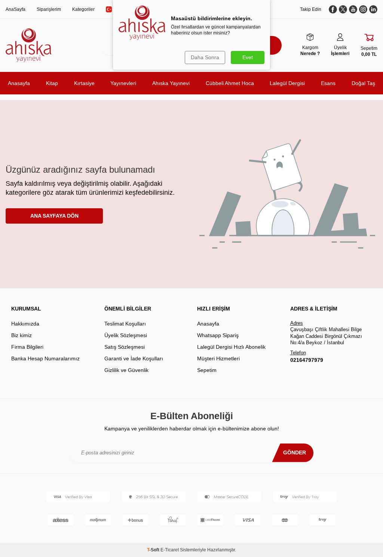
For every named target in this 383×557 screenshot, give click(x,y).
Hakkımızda (25, 324)
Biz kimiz (21, 335)
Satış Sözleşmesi (124, 347)
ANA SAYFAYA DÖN (54, 216)
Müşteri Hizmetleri (218, 358)
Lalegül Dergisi (287, 83)
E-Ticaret (169, 550)
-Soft (153, 550)
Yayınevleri (123, 83)
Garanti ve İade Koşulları (133, 358)
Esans (328, 83)
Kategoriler (83, 9)
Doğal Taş (363, 83)
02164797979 (306, 360)
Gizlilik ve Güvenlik (126, 370)
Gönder (294, 452)
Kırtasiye (84, 83)
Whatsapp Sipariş (218, 335)
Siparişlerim (49, 9)
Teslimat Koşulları (125, 324)
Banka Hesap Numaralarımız (45, 358)
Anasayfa (19, 83)
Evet (247, 57)
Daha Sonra (205, 57)
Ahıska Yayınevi (171, 83)
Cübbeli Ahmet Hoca (230, 83)
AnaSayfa (15, 9)
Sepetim (207, 370)
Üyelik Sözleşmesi (125, 335)
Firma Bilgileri (27, 347)
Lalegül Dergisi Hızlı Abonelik (231, 347)
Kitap (52, 83)
